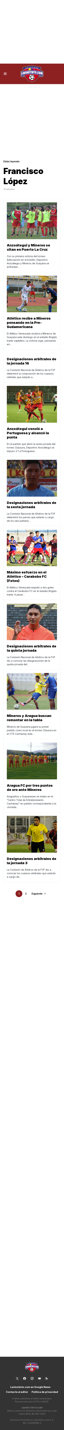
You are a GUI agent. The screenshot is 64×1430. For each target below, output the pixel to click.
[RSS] (46, 1378)
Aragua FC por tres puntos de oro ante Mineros (30, 787)
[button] (5, 74)
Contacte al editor (17, 1391)
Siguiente (36, 893)
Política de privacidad (45, 1391)
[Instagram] (32, 1378)
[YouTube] (39, 1378)
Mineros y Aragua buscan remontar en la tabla (29, 718)
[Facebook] (24, 1378)
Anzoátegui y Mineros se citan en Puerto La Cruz (28, 247)
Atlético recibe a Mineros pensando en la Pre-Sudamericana (29, 322)
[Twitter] (17, 1378)
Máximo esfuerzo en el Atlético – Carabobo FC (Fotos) (27, 576)
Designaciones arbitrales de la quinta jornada (31, 648)
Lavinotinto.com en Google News (30, 1387)
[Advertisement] (32, 32)
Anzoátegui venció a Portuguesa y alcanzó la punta (28, 433)
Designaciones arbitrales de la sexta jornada (31, 505)
